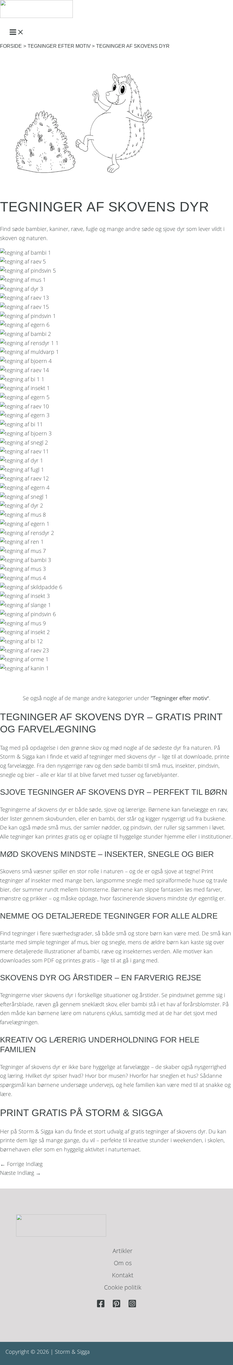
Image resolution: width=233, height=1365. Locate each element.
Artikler (123, 1251)
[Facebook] (100, 1305)
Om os (123, 1263)
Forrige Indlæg (21, 1164)
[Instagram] (132, 1305)
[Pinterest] (116, 1305)
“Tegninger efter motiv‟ (180, 698)
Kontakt (122, 1275)
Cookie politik (122, 1287)
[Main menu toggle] (16, 32)
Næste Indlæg (20, 1172)
